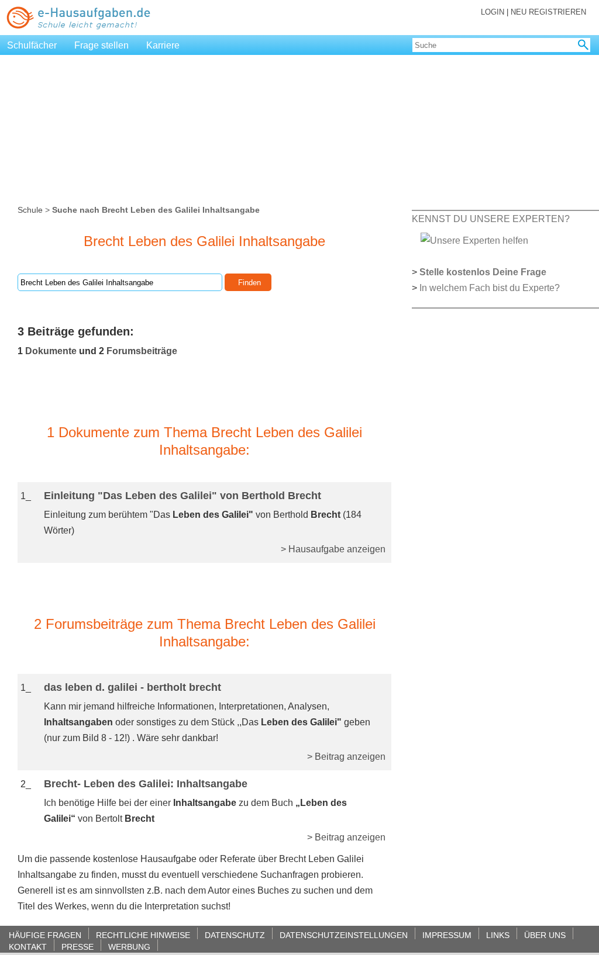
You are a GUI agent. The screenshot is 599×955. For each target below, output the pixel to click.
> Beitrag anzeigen (346, 757)
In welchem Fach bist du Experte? (489, 288)
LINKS (498, 934)
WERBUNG (129, 946)
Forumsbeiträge (141, 351)
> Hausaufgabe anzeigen (333, 549)
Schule (30, 209)
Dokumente (51, 351)
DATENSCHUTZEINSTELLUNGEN (344, 934)
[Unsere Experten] (474, 240)
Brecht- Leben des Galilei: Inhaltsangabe (145, 784)
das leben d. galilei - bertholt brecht (132, 687)
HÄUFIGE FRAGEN (45, 934)
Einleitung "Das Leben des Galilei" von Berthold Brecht (182, 495)
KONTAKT (28, 946)
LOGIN (492, 12)
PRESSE (77, 946)
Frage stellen (101, 45)
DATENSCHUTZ (235, 934)
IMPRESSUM (446, 934)
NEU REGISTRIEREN (548, 12)
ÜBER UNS (545, 934)
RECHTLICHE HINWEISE (143, 934)
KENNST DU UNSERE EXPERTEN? (491, 219)
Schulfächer (32, 45)
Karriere (163, 45)
